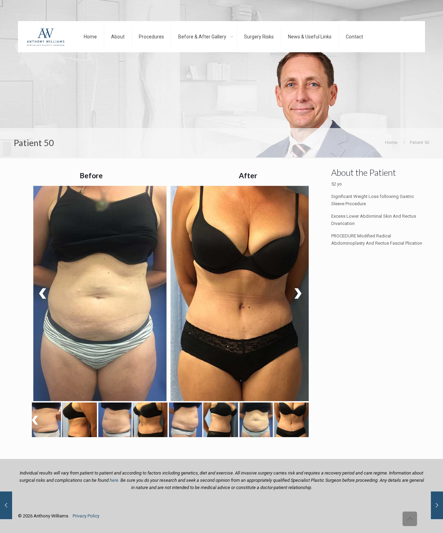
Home (391, 142)
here (114, 480)
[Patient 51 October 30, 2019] (6, 505)
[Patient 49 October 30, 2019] (437, 505)
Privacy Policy (86, 515)
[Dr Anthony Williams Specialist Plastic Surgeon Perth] (45, 36)
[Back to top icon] (410, 519)
